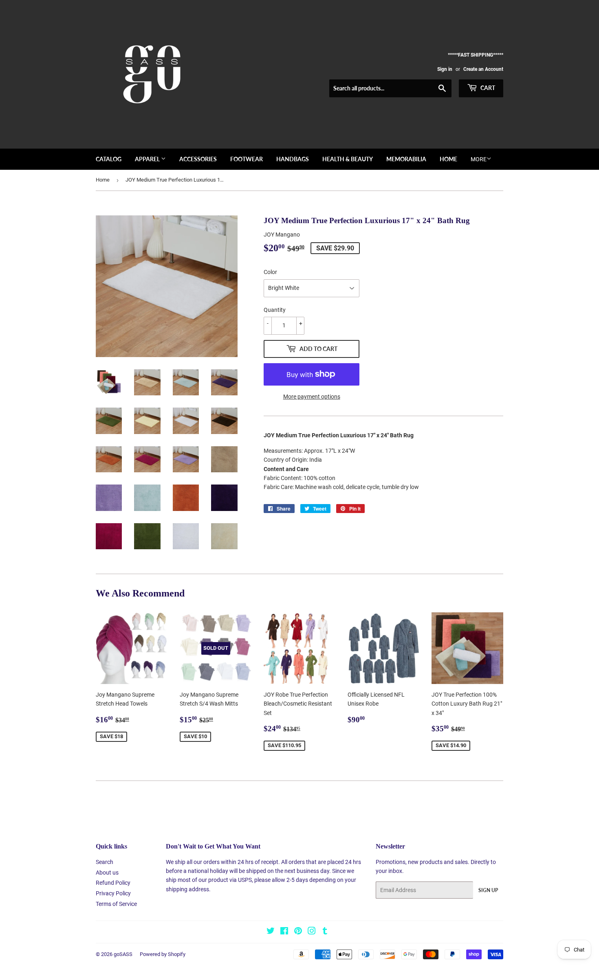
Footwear (246, 159)
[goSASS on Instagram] (312, 932)
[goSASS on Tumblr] (325, 932)
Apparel (148, 159)
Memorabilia (406, 159)
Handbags (292, 159)
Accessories (198, 159)
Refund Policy (113, 882)
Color (270, 272)
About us (107, 872)
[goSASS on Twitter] (270, 932)
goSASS (123, 954)
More (479, 159)
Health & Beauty (347, 159)
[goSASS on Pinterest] (298, 932)
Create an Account (483, 69)
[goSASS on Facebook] (284, 932)
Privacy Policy (113, 893)
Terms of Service (116, 904)
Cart (487, 87)
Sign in (444, 69)
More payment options (311, 396)
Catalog (108, 159)
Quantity (275, 310)
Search (104, 862)
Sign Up (488, 890)
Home (448, 159)
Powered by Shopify (162, 954)
